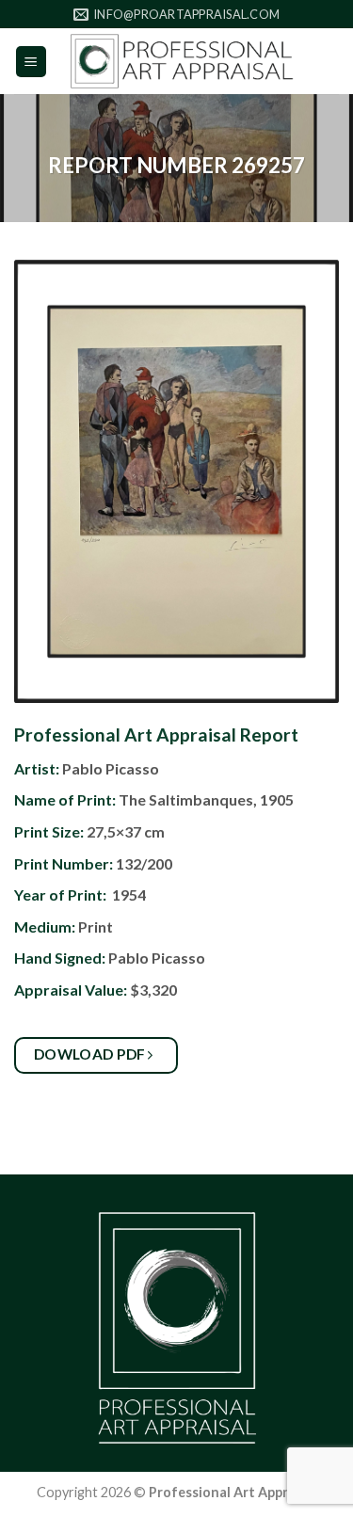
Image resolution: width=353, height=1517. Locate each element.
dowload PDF (92, 1054)
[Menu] (31, 61)
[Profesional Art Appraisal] (181, 61)
